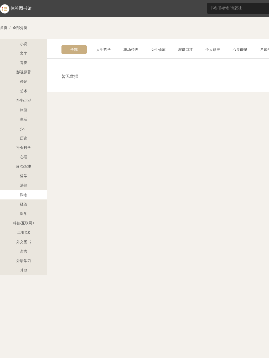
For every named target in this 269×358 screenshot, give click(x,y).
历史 (23, 138)
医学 (23, 213)
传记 (23, 81)
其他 (23, 270)
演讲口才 (185, 49)
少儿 (23, 129)
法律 (23, 185)
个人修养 (212, 49)
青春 (23, 63)
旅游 (23, 110)
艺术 (23, 91)
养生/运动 (24, 100)
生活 (23, 119)
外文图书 (23, 242)
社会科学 (23, 147)
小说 (23, 44)
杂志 (23, 251)
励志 (23, 195)
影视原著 (23, 72)
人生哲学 (103, 49)
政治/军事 (24, 166)
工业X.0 (23, 232)
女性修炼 (158, 49)
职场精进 (130, 49)
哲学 (23, 176)
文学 (23, 53)
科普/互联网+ (23, 223)
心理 (23, 157)
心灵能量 (240, 49)
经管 (23, 204)
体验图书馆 (21, 8)
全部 (74, 49)
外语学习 (23, 261)
